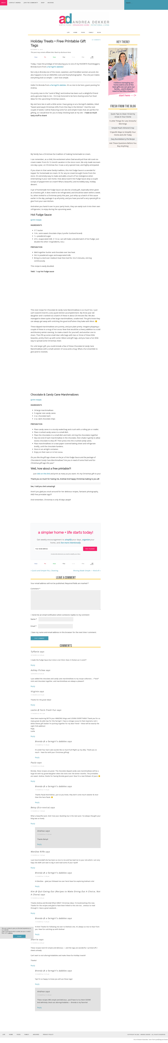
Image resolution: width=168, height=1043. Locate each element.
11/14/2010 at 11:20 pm (42, 876)
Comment (35, 588)
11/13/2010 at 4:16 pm (37, 766)
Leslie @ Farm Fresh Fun (43, 710)
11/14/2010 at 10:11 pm (38, 713)
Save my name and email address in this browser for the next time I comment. (64, 632)
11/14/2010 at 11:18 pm (42, 745)
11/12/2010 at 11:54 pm (38, 811)
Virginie (35, 691)
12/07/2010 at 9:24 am (37, 673)
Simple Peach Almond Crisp (123, 128)
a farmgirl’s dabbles (55, 67)
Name (34, 619)
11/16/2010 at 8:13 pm (37, 694)
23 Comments (96, 39)
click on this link (43, 473)
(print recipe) (36, 220)
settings (10, 933)
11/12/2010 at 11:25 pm (38, 855)
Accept (19, 936)
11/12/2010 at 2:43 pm (37, 943)
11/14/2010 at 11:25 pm (44, 834)
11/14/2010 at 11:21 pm (42, 974)
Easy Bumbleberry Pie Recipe (123, 139)
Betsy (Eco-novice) (40, 807)
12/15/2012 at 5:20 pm (37, 655)
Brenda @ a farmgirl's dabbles (51, 741)
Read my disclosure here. (62, 52)
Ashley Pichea (38, 670)
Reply (33, 665)
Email (33, 626)
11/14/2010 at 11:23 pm (42, 921)
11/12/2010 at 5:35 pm (37, 898)
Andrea (41, 831)
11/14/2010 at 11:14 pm (42, 789)
